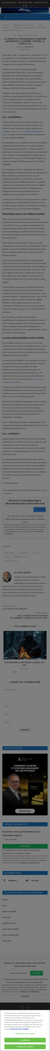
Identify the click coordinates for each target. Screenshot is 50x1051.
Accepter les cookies (25, 1047)
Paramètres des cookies (25, 1033)
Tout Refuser (25, 1040)
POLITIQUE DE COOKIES (19, 1029)
